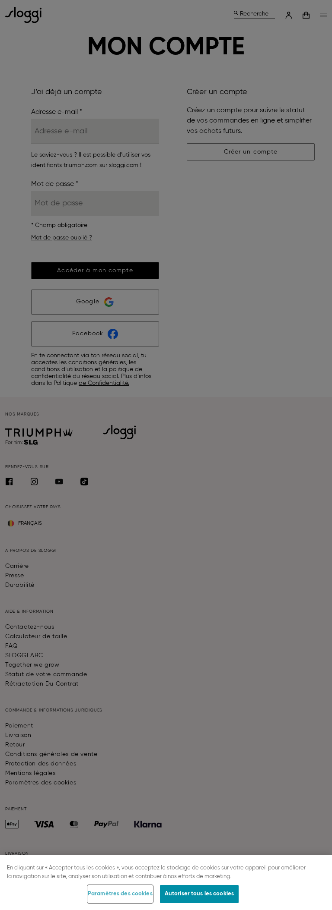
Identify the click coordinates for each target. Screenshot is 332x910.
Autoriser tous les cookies (199, 894)
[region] (166, 882)
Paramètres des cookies (120, 894)
